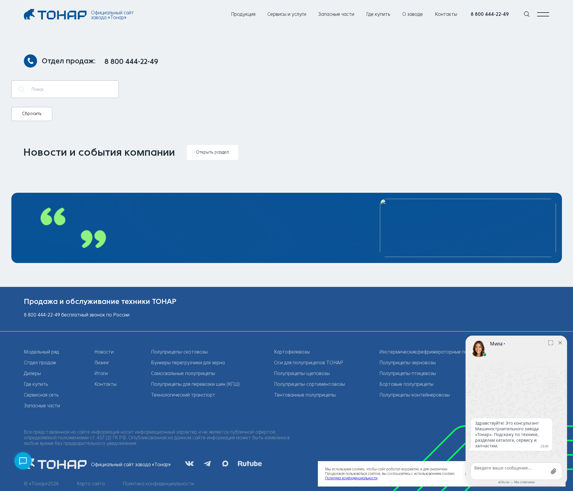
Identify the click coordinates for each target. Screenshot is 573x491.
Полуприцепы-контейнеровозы (414, 394)
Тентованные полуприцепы (305, 394)
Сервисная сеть (41, 394)
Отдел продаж (40, 362)
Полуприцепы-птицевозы (407, 373)
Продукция (243, 14)
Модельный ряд (41, 351)
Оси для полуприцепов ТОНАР (308, 362)
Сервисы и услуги (286, 14)
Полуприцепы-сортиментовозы (309, 384)
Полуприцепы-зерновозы (407, 362)
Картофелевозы (292, 351)
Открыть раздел (212, 152)
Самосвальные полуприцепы (183, 373)
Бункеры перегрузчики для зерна (188, 362)
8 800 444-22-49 (490, 14)
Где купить (378, 14)
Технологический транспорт (183, 394)
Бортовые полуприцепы (406, 384)
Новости (104, 351)
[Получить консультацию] (23, 460)
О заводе (412, 14)
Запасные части (336, 14)
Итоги (101, 373)
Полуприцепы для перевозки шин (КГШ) (195, 384)
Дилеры (32, 373)
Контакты (446, 14)
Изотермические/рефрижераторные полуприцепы (435, 351)
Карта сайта (91, 483)
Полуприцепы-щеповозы (302, 373)
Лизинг (101, 362)
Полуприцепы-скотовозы (179, 351)
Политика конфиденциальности (158, 483)
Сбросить (31, 113)
